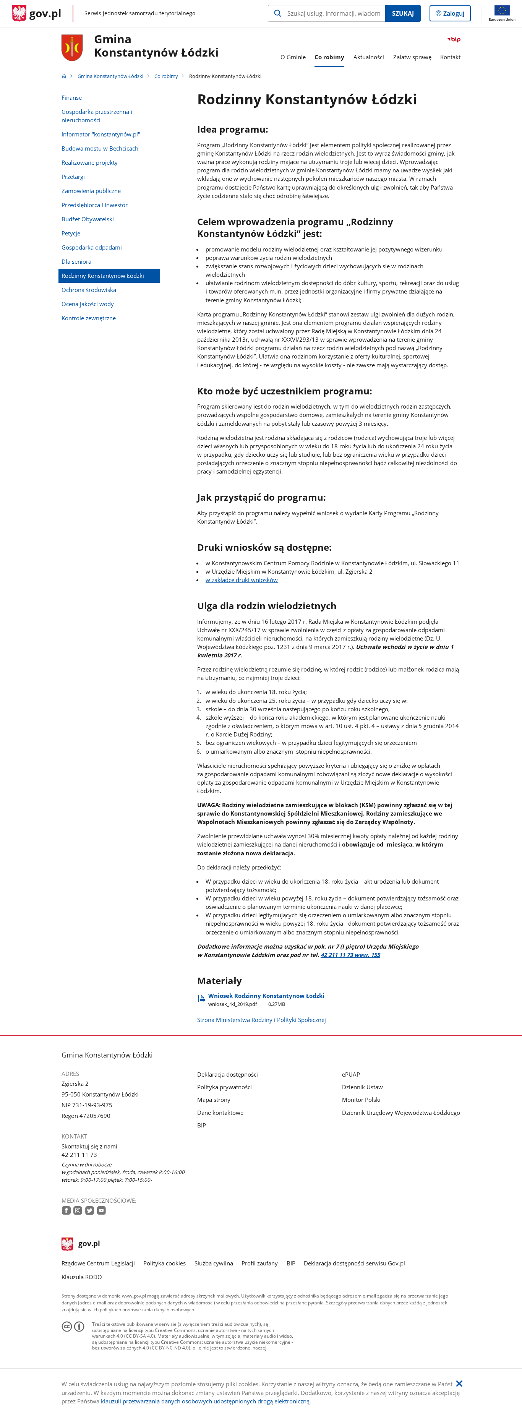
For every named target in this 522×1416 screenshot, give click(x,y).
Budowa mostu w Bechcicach (100, 148)
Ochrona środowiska (89, 290)
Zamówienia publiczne (91, 191)
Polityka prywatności (224, 1087)
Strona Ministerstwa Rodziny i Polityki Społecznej (261, 1019)
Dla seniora (76, 261)
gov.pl (89, 1244)
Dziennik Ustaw (362, 1087)
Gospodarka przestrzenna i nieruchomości (97, 116)
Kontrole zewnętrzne (89, 318)
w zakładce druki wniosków (242, 580)
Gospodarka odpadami (92, 247)
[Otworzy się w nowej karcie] (66, 1210)
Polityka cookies (164, 1263)
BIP (201, 1125)
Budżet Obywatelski (88, 219)
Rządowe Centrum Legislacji (98, 1263)
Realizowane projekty (90, 162)
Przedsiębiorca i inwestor (95, 205)
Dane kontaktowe (220, 1112)
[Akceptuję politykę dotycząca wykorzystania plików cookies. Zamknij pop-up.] (459, 1384)
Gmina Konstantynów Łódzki (156, 46)
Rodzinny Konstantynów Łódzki (103, 275)
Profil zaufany (260, 1263)
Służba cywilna (214, 1263)
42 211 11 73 (79, 1154)
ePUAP (351, 1074)
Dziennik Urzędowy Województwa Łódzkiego (401, 1112)
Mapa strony (213, 1099)
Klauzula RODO (82, 1277)
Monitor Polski (361, 1099)
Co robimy (166, 76)
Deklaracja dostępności (227, 1074)
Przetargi (73, 176)
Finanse (72, 97)
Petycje (71, 233)
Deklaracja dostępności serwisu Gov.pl (354, 1263)
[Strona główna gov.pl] (64, 76)
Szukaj (403, 13)
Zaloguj (456, 15)
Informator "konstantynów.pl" (101, 134)
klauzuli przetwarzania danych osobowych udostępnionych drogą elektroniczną (205, 1401)
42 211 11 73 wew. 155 (350, 955)
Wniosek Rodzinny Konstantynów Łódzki (266, 999)
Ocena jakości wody (88, 304)
